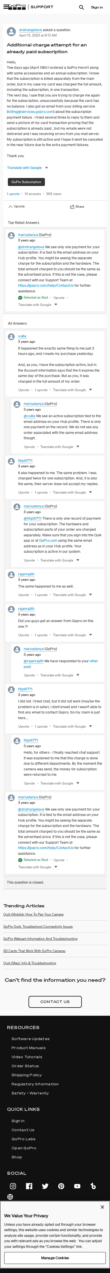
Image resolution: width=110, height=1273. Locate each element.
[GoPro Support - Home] (30, 7)
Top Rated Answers (23, 222)
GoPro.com (48, 540)
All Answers (17, 323)
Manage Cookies (55, 1257)
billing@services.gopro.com (30, 111)
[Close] (102, 1207)
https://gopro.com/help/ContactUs (46, 285)
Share (80, 206)
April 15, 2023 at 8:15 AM (38, 35)
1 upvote (13, 194)
